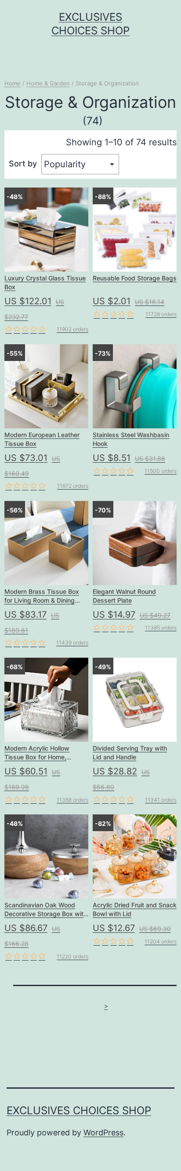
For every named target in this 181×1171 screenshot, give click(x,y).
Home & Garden (48, 83)
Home (12, 83)
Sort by (23, 163)
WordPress (103, 1132)
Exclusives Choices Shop (79, 1110)
